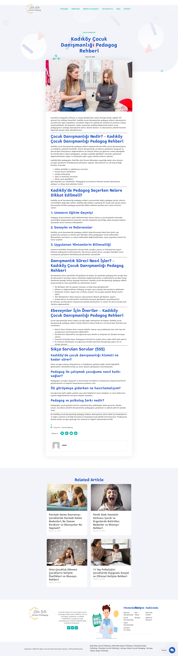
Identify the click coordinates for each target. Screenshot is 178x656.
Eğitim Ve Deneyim (91, 9)
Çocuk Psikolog (89, 32)
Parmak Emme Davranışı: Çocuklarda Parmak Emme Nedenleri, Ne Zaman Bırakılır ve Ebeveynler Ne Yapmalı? (65, 521)
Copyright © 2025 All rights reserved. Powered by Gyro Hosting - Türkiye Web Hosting (53, 649)
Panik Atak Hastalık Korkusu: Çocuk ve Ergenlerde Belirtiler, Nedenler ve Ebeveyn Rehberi (106, 521)
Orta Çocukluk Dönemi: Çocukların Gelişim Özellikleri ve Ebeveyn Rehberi (63, 574)
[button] (62, 433)
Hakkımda (75, 9)
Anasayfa (64, 9)
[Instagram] (72, 627)
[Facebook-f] (68, 627)
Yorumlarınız (107, 9)
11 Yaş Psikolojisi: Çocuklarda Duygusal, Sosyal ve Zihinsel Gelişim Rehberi (111, 573)
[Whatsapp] (76, 627)
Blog (118, 9)
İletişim (127, 9)
